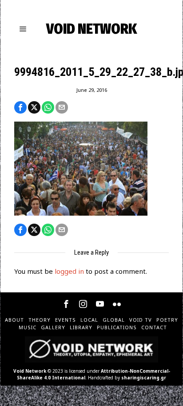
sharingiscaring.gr (143, 377)
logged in (69, 271)
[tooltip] (20, 107)
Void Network (29, 371)
